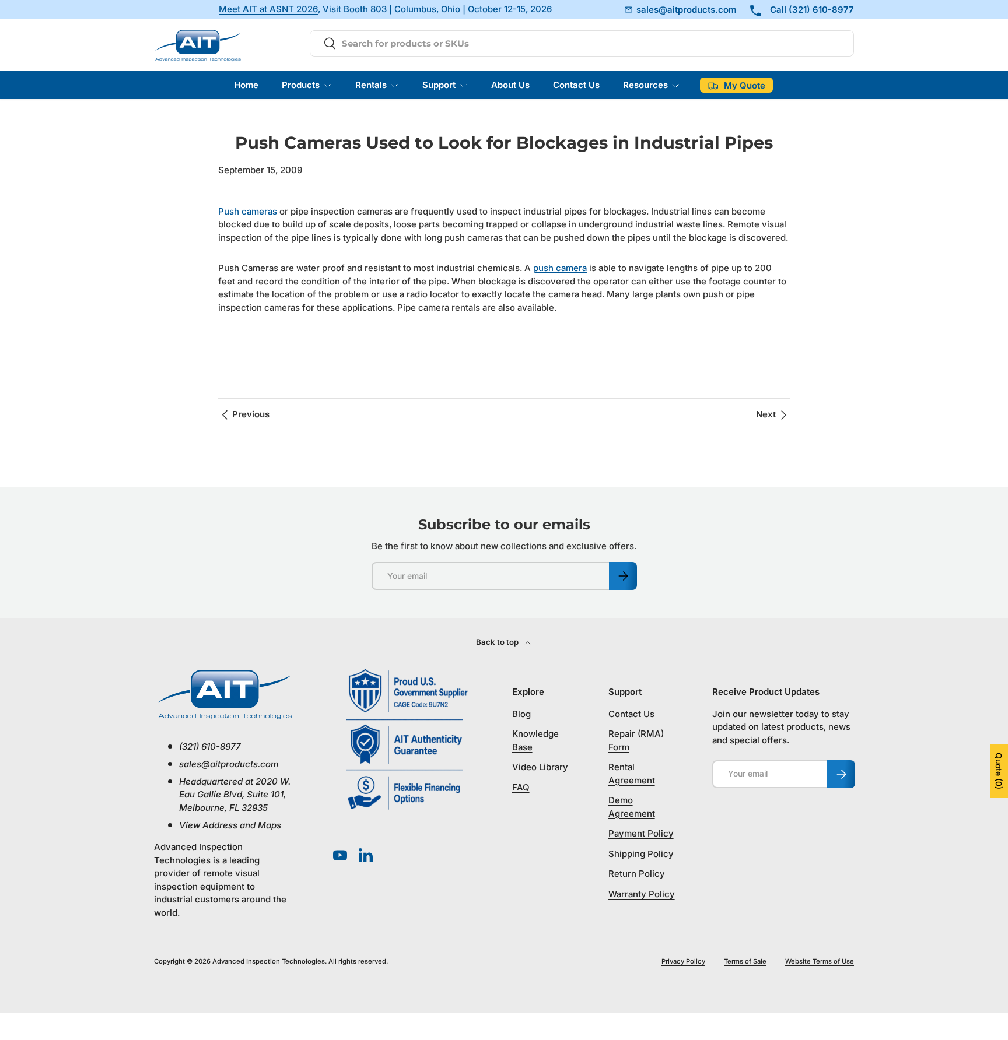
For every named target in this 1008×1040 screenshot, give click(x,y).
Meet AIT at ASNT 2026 (268, 10)
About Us (510, 84)
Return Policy (636, 873)
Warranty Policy (641, 894)
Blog (521, 713)
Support (439, 84)
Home (246, 84)
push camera (560, 267)
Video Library (540, 766)
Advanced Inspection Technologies (268, 961)
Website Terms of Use (819, 961)
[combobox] (581, 43)
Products (301, 84)
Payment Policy (641, 833)
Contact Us (576, 84)
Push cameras (247, 211)
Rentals (371, 84)
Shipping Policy (641, 853)
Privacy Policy (683, 961)
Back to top (498, 642)
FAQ (521, 787)
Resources (645, 84)
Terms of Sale (745, 961)
